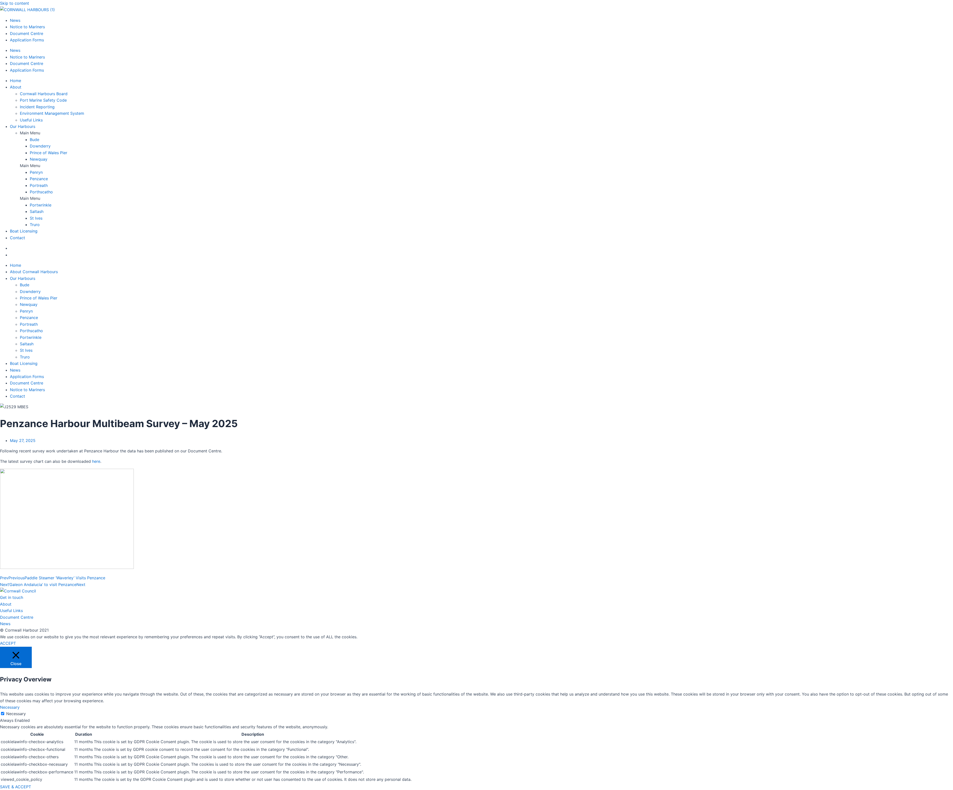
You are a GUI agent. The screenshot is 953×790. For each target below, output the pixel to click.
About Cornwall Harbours (34, 271)
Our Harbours (22, 126)
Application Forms (27, 39)
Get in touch (11, 597)
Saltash (36, 211)
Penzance (39, 178)
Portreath (39, 185)
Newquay (38, 159)
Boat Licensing (23, 231)
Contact (17, 237)
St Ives (36, 218)
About (15, 87)
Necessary (16, 713)
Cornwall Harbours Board (44, 93)
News (15, 20)
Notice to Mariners (27, 26)
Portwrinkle (40, 205)
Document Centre (26, 33)
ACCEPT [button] (8, 643)
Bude (34, 139)
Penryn (36, 172)
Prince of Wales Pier (48, 152)
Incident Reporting (37, 106)
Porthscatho (41, 191)
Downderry (40, 146)
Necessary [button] (10, 707)
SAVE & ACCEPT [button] (15, 786)
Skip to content (14, 3)
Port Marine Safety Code (43, 100)
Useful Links (31, 119)
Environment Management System (52, 113)
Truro (35, 224)
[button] (486, 133)
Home (15, 80)
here (96, 461)
